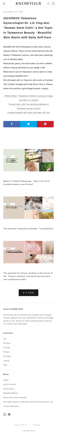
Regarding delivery (10, 393)
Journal (6, 361)
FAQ (5, 365)
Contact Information (11, 406)
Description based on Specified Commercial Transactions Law (28, 402)
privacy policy (8, 389)
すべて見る (28, 292)
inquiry (6, 380)
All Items (7, 343)
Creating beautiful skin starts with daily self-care (28, 112)
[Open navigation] (3, 3)
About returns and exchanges (15, 397)
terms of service (9, 384)
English (37, 425)
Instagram (4, 414)
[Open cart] (53, 3)
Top (4, 339)
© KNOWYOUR (28, 431)
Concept (6, 347)
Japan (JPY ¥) (20, 425)
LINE (9, 414)
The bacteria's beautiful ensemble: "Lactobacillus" (28, 228)
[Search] (48, 3)
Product (6, 352)
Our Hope (7, 356)
